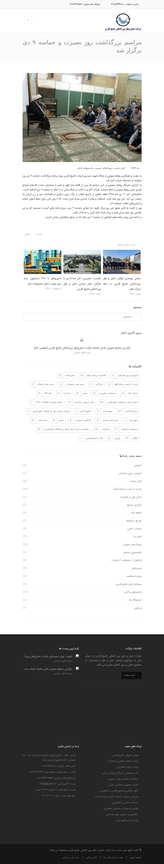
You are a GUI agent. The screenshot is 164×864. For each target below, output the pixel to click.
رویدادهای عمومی (103, 168)
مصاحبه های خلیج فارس (128, 584)
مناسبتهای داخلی (85, 168)
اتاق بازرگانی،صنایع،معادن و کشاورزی (118, 791)
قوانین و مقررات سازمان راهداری (121, 808)
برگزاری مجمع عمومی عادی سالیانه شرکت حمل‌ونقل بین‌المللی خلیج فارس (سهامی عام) (82, 348)
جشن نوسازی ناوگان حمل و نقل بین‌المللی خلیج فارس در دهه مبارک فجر (122, 284)
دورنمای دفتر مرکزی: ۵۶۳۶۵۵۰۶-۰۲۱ (57, 778)
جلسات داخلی (134, 529)
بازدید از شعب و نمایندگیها (128, 489)
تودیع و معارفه (134, 521)
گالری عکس (91, 858)
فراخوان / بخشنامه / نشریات (127, 560)
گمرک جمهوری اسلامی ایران (123, 785)
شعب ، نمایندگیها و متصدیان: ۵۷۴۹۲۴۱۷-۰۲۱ (52, 772)
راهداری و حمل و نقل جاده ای (122, 814)
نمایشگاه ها (135, 600)
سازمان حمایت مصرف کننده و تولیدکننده (116, 797)
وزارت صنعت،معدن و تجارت (123, 761)
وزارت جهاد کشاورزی (127, 767)
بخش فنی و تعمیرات (131, 497)
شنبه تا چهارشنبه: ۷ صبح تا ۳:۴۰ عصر (56, 790)
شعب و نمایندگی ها (113, 858)
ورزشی (138, 608)
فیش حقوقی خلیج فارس (125, 755)
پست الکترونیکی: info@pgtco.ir (58, 784)
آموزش (138, 465)
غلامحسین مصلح (132, 552)
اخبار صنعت (119, 168)
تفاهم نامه (136, 513)
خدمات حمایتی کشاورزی (125, 802)
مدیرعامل (137, 568)
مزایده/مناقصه (134, 576)
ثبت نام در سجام (71, 858)
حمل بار (137, 536)
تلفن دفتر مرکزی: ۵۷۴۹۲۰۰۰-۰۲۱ (59, 766)
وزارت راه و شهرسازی (127, 820)
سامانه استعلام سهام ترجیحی (123, 779)
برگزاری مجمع (134, 505)
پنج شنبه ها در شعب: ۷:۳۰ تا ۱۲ (59, 796)
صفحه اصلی (136, 858)
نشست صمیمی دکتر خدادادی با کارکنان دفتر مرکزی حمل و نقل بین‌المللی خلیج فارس (82, 284)
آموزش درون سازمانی (130, 473)
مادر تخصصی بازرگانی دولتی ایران (120, 773)
